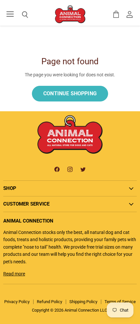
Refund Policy (49, 301)
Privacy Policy (17, 301)
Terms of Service (120, 301)
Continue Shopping (70, 93)
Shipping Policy (83, 301)
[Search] (20, 14)
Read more (14, 273)
